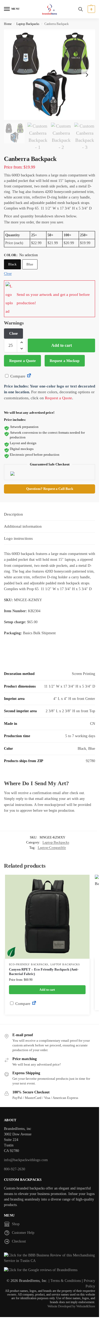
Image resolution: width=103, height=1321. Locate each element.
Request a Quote (22, 361)
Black (12, 264)
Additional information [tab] (23, 526)
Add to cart (61, 345)
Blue (29, 264)
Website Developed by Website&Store (71, 1306)
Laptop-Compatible (52, 848)
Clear (8, 273)
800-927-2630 (14, 1169)
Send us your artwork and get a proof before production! (53, 298)
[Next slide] (86, 74)
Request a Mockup (64, 361)
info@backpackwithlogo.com (26, 1160)
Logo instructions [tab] (18, 538)
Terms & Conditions (65, 1281)
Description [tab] (13, 514)
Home (8, 24)
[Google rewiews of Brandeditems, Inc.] (49, 1270)
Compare (17, 376)
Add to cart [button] (47, 990)
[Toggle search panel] (80, 9)
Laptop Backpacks (27, 24)
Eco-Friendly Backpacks (28, 964)
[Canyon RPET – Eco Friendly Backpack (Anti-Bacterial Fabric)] (47, 917)
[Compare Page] (29, 376)
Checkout (19, 1241)
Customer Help (23, 1233)
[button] (90, 9)
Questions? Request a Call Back (49, 489)
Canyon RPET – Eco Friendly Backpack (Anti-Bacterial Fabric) (43, 971)
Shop (16, 1224)
